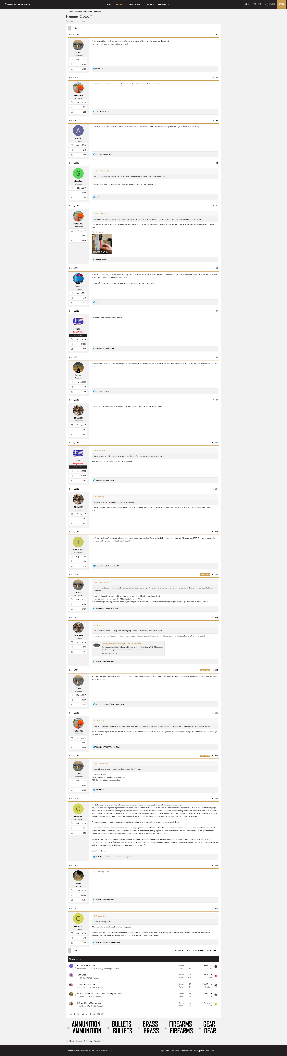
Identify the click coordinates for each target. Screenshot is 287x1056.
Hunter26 (208, 987)
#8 (217, 357)
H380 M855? (82, 975)
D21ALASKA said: (100, 450)
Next (76, 28)
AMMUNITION (86, 1024)
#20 (216, 908)
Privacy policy (199, 1051)
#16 (216, 713)
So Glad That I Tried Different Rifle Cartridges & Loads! (99, 993)
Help (207, 1051)
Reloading (96, 978)
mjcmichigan (81, 1006)
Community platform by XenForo (89, 1051)
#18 (216, 798)
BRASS (150, 1024)
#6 (217, 268)
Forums (119, 4)
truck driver (208, 968)
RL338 (70, 21)
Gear (209, 1024)
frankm (209, 978)
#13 (216, 574)
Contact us (175, 1051)
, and (107, 566)
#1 (217, 35)
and (102, 112)
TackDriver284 (82, 969)
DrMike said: (98, 916)
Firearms (180, 1024)
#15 (216, 670)
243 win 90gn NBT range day (89, 1003)
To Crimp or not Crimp (86, 965)
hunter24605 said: (100, 171)
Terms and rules (186, 1051)
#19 (216, 865)
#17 (216, 756)
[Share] (213, 34)
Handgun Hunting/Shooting (108, 969)
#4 (217, 163)
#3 (217, 120)
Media (149, 4)
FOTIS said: (98, 497)
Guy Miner (80, 997)
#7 (217, 311)
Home (109, 4)
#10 (216, 443)
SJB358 (209, 1006)
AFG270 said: (98, 214)
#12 (216, 532)
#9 (217, 400)
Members (162, 4)
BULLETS (121, 1024)
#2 (217, 77)
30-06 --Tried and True (86, 984)
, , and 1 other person (113, 857)
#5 (217, 206)
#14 (216, 617)
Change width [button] (164, 1051)
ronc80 (79, 978)
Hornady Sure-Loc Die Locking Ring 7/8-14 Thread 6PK (121, 644)
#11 (216, 489)
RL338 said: (98, 625)
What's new (135, 4)
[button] (125, 4)
